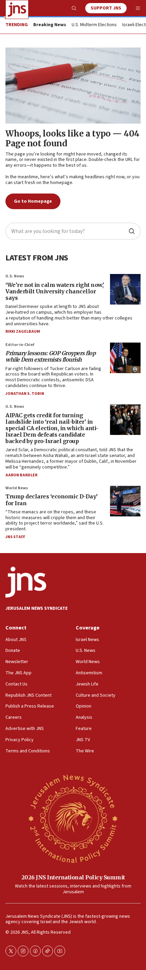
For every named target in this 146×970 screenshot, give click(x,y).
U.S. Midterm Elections (94, 25)
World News (16, 488)
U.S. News (14, 276)
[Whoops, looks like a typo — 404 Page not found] (73, 86)
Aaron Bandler (21, 475)
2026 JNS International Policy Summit (73, 877)
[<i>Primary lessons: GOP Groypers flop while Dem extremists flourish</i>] (125, 358)
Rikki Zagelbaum (22, 331)
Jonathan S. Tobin (24, 394)
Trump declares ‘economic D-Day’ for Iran (51, 499)
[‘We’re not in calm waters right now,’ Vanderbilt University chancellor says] (125, 289)
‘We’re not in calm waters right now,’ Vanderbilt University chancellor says (54, 291)
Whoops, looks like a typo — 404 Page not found (72, 138)
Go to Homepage (33, 201)
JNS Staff (15, 537)
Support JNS (106, 8)
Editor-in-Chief (19, 345)
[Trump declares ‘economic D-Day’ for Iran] (125, 501)
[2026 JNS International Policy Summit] (73, 818)
